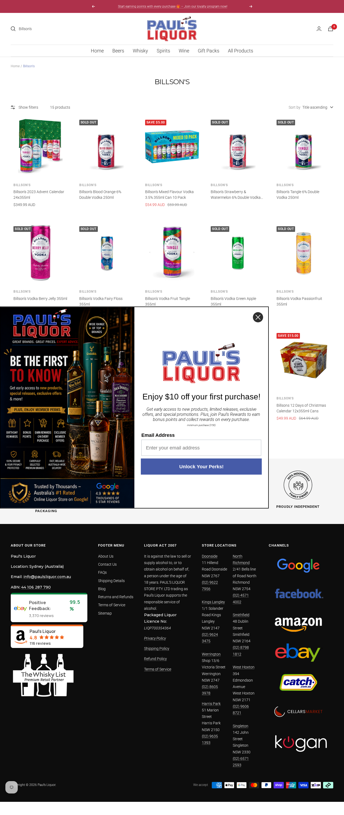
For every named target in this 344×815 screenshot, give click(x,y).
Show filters (28, 107)
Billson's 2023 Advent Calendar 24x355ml (38, 195)
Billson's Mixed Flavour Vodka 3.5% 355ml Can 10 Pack (169, 195)
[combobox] (59, 29)
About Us (105, 556)
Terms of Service (111, 605)
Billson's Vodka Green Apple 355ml (233, 301)
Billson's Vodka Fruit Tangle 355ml (167, 301)
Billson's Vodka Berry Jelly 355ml (40, 298)
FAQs (102, 572)
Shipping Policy (156, 648)
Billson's (22, 185)
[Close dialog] (258, 317)
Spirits (163, 51)
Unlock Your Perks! (201, 466)
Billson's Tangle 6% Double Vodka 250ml (298, 195)
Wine (184, 51)
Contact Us (107, 564)
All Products (240, 51)
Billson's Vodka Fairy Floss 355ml (101, 301)
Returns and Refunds (115, 597)
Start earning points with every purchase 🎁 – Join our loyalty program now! (172, 6)
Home (97, 51)
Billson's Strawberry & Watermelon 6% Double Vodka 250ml (236, 195)
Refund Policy (155, 659)
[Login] (319, 28)
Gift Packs (208, 51)
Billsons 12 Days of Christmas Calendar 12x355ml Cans (301, 408)
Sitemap (105, 613)
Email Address (158, 435)
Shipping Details (111, 581)
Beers (118, 51)
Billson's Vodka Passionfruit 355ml (299, 301)
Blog (102, 589)
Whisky (140, 51)
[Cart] (330, 28)
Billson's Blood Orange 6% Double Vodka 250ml (100, 195)
